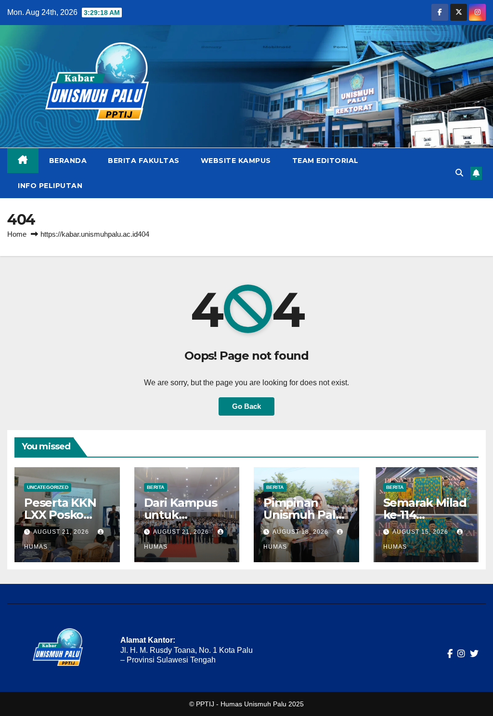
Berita (155, 487)
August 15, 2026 (421, 531)
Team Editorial (325, 160)
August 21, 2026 (62, 531)
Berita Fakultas (144, 160)
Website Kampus (236, 160)
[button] (459, 173)
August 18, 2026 (301, 531)
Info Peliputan (50, 185)
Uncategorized (47, 487)
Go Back (246, 406)
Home (16, 234)
